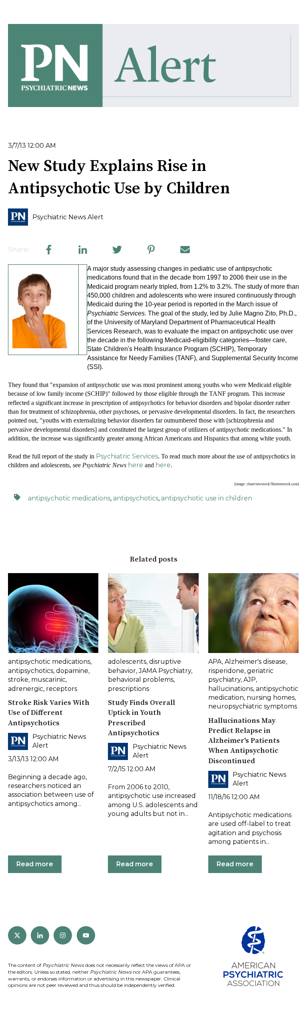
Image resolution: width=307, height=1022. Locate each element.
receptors (61, 689)
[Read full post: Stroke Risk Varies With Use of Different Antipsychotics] (53, 613)
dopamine (72, 671)
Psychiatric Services (127, 456)
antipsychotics (135, 498)
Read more (34, 864)
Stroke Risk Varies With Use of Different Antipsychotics (49, 712)
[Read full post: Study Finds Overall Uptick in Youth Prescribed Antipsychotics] (153, 613)
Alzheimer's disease (255, 661)
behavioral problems (140, 679)
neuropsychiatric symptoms (252, 706)
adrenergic (25, 689)
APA (215, 661)
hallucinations (230, 689)
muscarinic (48, 679)
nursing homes (271, 697)
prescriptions (128, 689)
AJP (249, 679)
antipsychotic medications (69, 498)
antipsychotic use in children (206, 498)
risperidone (226, 671)
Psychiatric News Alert (68, 217)
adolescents (127, 661)
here (135, 465)
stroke (18, 679)
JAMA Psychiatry (165, 671)
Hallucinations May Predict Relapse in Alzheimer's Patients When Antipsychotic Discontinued (244, 741)
